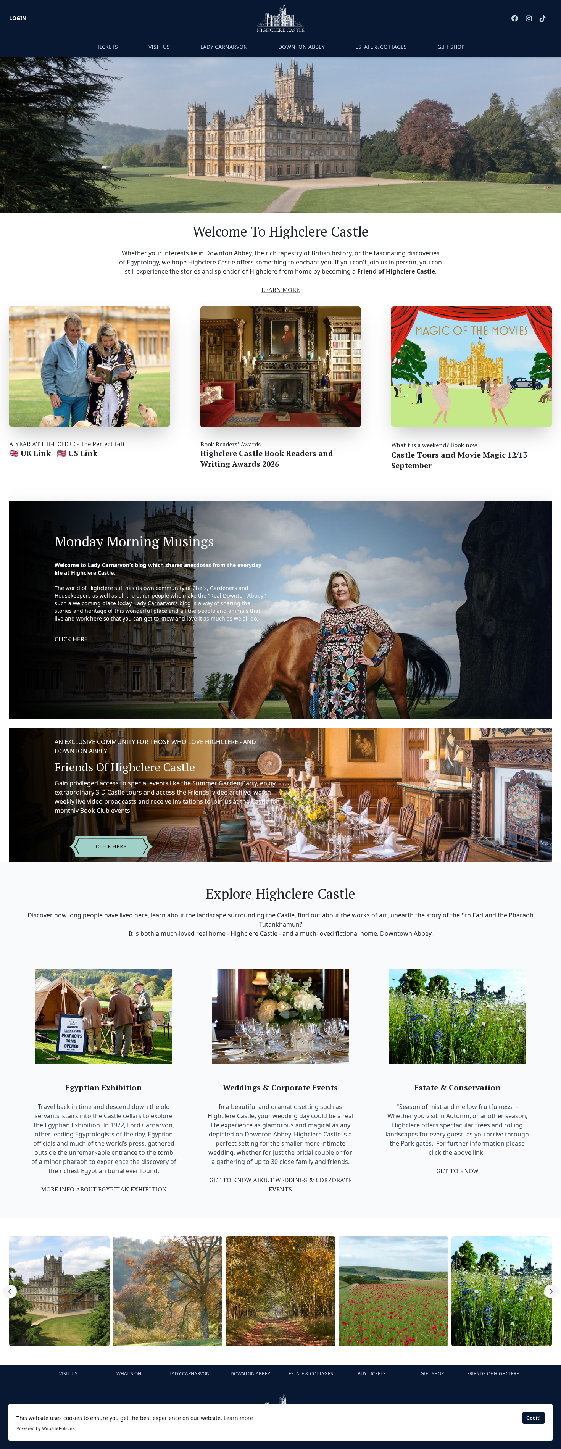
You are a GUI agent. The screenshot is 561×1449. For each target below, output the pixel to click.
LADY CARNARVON (224, 46)
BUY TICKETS (372, 1373)
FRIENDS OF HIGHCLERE (493, 1373)
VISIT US (159, 46)
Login (17, 18)
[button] (10, 1291)
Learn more (238, 1418)
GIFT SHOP (450, 46)
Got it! (533, 1418)
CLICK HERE (71, 639)
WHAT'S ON (128, 1373)
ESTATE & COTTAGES (381, 46)
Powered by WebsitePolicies (45, 1428)
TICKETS (107, 46)
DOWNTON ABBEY (301, 46)
